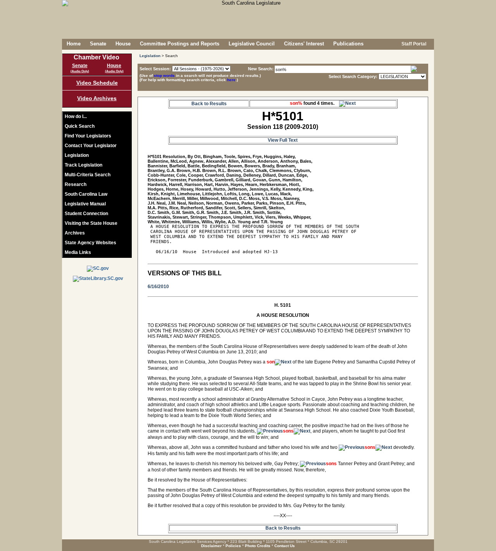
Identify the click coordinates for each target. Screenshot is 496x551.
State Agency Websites (90, 242)
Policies (233, 546)
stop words (164, 75)
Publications (348, 44)
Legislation (77, 155)
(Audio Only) (80, 71)
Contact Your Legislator (91, 145)
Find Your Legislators (88, 136)
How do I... (76, 116)
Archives (75, 233)
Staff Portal (413, 44)
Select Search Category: (353, 76)
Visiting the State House (91, 223)
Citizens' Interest (304, 44)
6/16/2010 (158, 286)
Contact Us (284, 546)
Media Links (78, 252)
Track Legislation (83, 165)
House (123, 44)
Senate (98, 44)
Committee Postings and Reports (179, 44)
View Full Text (283, 140)
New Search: (261, 68)
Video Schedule (97, 83)
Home (74, 44)
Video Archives (97, 98)
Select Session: (155, 68)
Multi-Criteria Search (87, 174)
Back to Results (209, 103)
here (231, 80)
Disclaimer (211, 546)
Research (75, 184)
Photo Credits (257, 546)
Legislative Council (252, 44)
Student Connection (86, 213)
